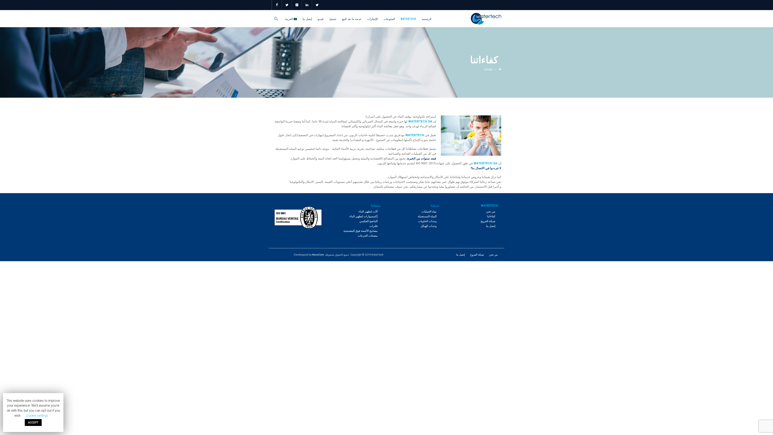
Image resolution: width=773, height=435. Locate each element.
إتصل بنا (307, 19)
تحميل (332, 19)
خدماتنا (435, 205)
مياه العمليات (429, 211)
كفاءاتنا (491, 216)
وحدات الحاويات (427, 221)
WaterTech (408, 19)
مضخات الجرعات (368, 235)
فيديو (320, 19)
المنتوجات (389, 19)
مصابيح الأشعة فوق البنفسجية (360, 230)
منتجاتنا (375, 205)
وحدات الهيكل (429, 226)
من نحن (490, 211)
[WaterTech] (486, 18)
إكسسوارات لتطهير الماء (363, 216)
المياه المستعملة (427, 216)
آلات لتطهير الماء (368, 211)
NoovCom (318, 254)
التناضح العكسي (368, 221)
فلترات (373, 226)
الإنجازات (372, 19)
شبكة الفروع (488, 221)
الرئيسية (426, 19)
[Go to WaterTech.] (500, 69)
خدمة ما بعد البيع (352, 19)
